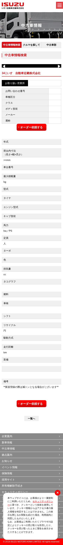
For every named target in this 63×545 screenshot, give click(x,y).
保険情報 (7, 473)
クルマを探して (31, 44)
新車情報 (7, 442)
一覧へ (31, 418)
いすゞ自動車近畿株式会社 (13, 5)
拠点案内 (7, 454)
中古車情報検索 (11, 44)
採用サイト (8, 479)
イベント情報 (10, 467)
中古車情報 (8, 448)
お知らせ (7, 460)
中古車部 (51, 44)
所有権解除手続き (12, 485)
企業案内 (7, 436)
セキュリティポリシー (15, 491)
